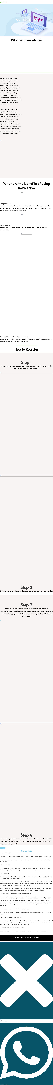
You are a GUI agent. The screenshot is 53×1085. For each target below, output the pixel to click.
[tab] (26, 853)
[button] (2, 848)
